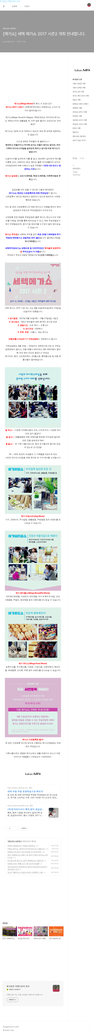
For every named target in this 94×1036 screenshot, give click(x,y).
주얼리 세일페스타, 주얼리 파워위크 (21, 846)
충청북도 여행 (77, 108)
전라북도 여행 (77, 116)
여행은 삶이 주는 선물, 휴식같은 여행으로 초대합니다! (24, 995)
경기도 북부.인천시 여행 (81, 96)
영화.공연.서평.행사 (15, 841)
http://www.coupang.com (17, 788)
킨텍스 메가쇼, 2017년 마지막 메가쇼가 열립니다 (26, 849)
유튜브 (27, 6)
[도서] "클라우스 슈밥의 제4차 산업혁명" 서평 (25, 872)
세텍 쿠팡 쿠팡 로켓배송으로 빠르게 (25, 791)
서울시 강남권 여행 (79, 84)
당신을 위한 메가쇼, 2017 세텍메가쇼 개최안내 (25, 860)
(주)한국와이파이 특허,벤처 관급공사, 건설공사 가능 (24, 809)
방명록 (14, 6)
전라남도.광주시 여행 (80, 112)
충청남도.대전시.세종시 (80, 104)
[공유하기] (12, 828)
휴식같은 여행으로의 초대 (10, 1)
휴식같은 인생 (77, 79)
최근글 (75, 158)
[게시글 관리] (15, 828)
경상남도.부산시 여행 (80, 124)
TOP (89, 1028)
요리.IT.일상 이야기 (79, 140)
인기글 (82, 158)
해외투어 (75, 132)
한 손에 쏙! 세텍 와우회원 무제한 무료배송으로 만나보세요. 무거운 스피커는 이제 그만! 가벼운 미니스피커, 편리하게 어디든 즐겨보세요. (32, 796)
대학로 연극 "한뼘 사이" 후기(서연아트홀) (23, 864)
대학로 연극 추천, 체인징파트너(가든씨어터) (24, 852)
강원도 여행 (76, 100)
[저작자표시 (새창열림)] (30, 828)
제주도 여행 (76, 128)
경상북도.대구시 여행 (80, 120)
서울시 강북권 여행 (79, 88)
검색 (83, 5)
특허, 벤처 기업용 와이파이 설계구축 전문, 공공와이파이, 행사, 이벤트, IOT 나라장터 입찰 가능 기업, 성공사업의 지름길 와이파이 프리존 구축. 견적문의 (25, 814)
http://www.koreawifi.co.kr (18, 806)
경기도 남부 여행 (78, 92)
